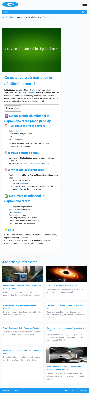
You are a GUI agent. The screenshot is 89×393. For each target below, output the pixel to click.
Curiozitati (12, 17)
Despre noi (7, 390)
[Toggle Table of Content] (16, 108)
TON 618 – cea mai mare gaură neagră (62, 286)
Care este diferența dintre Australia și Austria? (21, 328)
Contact (17, 390)
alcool (25, 183)
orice (18, 131)
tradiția (31, 93)
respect (18, 189)
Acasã (4, 17)
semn (55, 186)
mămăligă (18, 212)
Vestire (38, 164)
